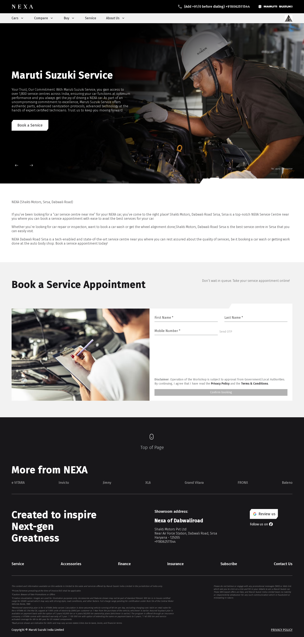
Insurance (175, 564)
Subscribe (228, 564)
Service (90, 18)
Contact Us (283, 564)
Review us (267, 514)
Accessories (71, 564)
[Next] (31, 165)
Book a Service (30, 127)
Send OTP (225, 331)
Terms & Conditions (254, 383)
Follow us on (259, 524)
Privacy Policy (220, 383)
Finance (124, 564)
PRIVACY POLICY (281, 630)
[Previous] (17, 165)
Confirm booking (221, 392)
